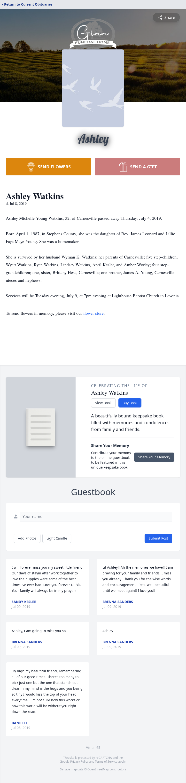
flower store (93, 313)
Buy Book (130, 402)
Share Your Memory (154, 457)
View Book (103, 402)
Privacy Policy (79, 762)
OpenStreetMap (98, 769)
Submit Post (158, 538)
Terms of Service (106, 762)
